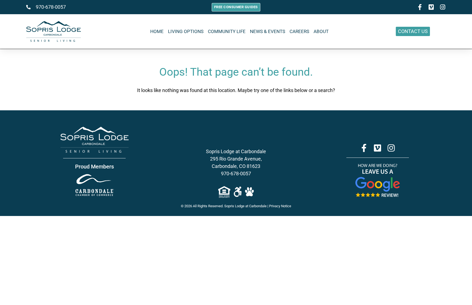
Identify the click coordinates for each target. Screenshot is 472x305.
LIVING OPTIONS (185, 31)
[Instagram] (443, 7)
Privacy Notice (280, 206)
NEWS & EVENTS (267, 31)
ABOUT (321, 31)
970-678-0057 (236, 173)
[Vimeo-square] (431, 7)
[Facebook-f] (420, 7)
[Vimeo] (377, 148)
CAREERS (299, 31)
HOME (157, 31)
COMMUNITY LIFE (227, 31)
